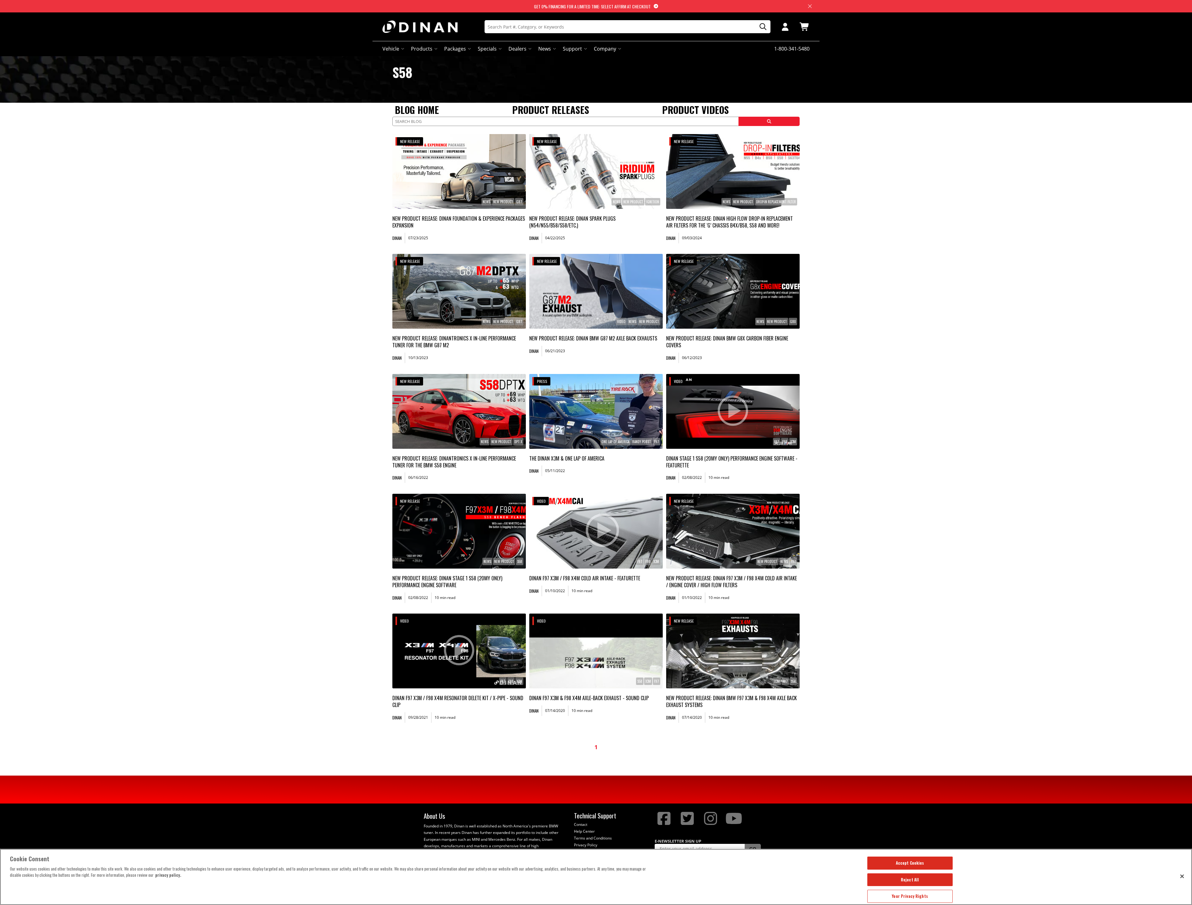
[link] (459, 171)
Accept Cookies (910, 863)
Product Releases (550, 110)
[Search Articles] (769, 121)
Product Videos (695, 110)
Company (605, 48)
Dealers (517, 48)
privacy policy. (168, 875)
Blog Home (417, 110)
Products (421, 48)
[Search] (761, 27)
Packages (455, 48)
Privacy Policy (585, 845)
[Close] (1182, 876)
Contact (580, 824)
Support (572, 48)
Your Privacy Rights (910, 896)
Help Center (584, 831)
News (544, 48)
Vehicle (390, 48)
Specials (487, 48)
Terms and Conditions (593, 838)
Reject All (910, 879)
